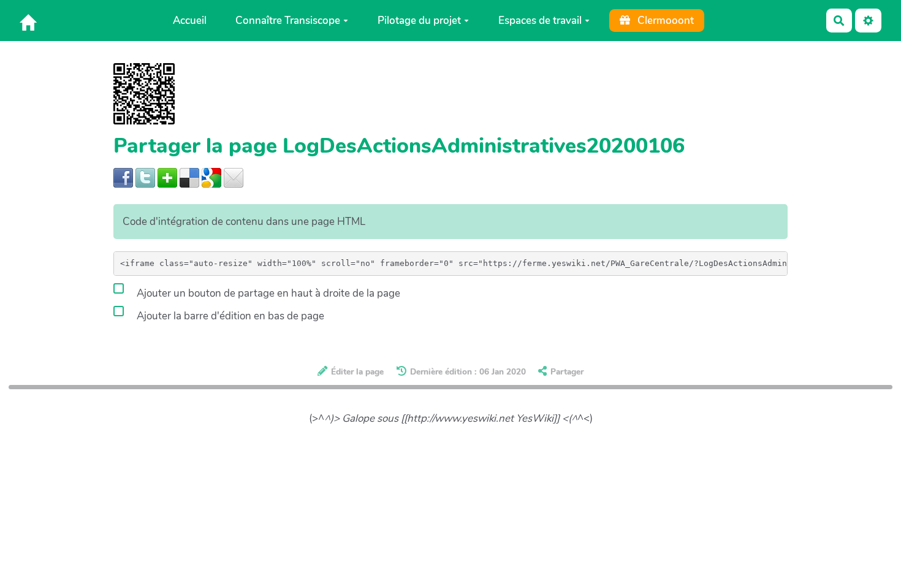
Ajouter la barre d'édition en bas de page (229, 316)
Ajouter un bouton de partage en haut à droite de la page (267, 293)
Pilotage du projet (419, 20)
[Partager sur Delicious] (189, 177)
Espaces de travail (540, 20)
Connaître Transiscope (287, 20)
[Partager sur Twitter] (145, 177)
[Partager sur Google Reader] (211, 177)
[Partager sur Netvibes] (167, 177)
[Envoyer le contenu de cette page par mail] (233, 177)
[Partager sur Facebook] (123, 177)
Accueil (190, 20)
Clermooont (664, 20)
